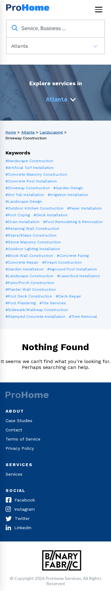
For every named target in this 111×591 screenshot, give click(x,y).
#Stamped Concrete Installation (35, 316)
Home (11, 132)
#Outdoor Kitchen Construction (35, 208)
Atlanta (56, 99)
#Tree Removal (83, 316)
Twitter (22, 518)
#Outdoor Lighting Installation (33, 249)
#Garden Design (68, 188)
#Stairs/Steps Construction (31, 235)
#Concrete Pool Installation (31, 181)
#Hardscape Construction (29, 161)
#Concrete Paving (73, 256)
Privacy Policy (20, 448)
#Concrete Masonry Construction (36, 174)
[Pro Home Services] (29, 9)
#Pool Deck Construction (29, 296)
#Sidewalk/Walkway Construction (37, 310)
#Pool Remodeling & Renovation (73, 222)
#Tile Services (52, 303)
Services (14, 474)
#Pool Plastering (21, 303)
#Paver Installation (84, 208)
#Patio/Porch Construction (30, 283)
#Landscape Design (24, 201)
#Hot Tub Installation (25, 195)
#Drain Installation (22, 222)
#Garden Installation (24, 269)
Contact (14, 429)
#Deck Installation (51, 215)
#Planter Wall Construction (31, 289)
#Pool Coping (18, 215)
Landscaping (51, 132)
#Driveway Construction (28, 188)
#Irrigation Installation (68, 195)
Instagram (24, 509)
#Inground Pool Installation (72, 269)
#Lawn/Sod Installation (78, 276)
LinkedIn (22, 527)
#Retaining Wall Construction (32, 228)
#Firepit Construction (62, 262)
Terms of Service (23, 439)
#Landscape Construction (29, 276)
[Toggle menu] (98, 9)
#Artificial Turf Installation (30, 168)
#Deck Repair (68, 296)
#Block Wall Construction (29, 256)
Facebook (24, 499)
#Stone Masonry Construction (33, 242)
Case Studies (19, 420)
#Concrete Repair (22, 262)
